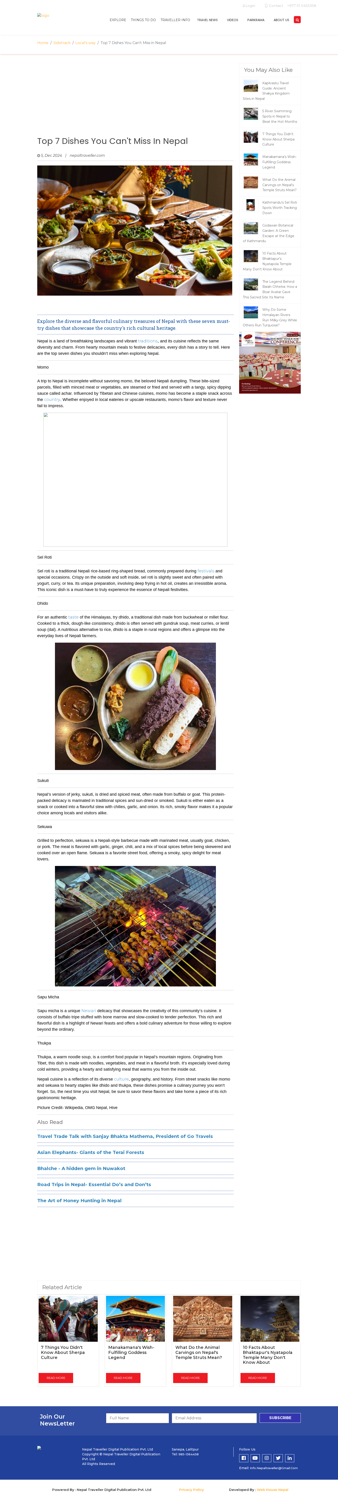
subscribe (280, 1418)
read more (56, 1378)
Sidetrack (62, 43)
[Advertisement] (135, 100)
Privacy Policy (191, 1489)
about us (281, 20)
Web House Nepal (272, 1489)
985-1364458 (188, 1454)
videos (232, 20)
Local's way (85, 43)
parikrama (255, 20)
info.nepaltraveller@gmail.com (274, 1468)
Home (43, 43)
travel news (207, 20)
